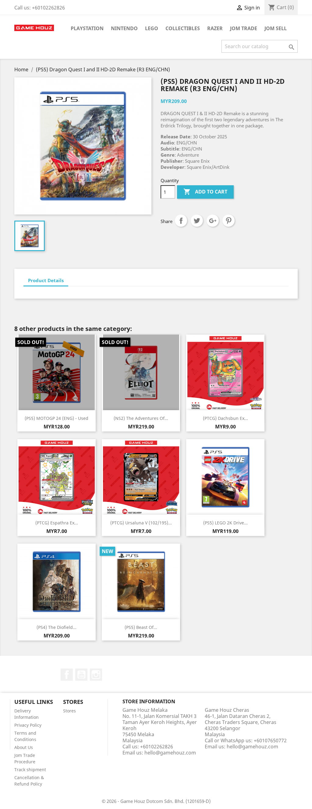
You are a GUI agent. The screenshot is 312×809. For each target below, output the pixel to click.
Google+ (213, 221)
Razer (215, 28)
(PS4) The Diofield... (56, 627)
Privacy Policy (27, 725)
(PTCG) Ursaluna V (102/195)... (141, 523)
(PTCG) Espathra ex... (56, 523)
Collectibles (182, 28)
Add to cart (205, 191)
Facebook (67, 675)
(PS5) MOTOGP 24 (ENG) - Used (56, 418)
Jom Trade (243, 28)
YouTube (81, 675)
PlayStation (87, 28)
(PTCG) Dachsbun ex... (225, 418)
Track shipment (30, 769)
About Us (23, 747)
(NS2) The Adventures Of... (141, 418)
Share (181, 221)
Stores (69, 711)
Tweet (197, 221)
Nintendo (124, 28)
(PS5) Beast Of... (141, 627)
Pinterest (228, 221)
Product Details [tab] (46, 280)
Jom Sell (275, 28)
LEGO (151, 28)
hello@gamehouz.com (170, 752)
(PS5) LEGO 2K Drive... (225, 523)
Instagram (96, 675)
